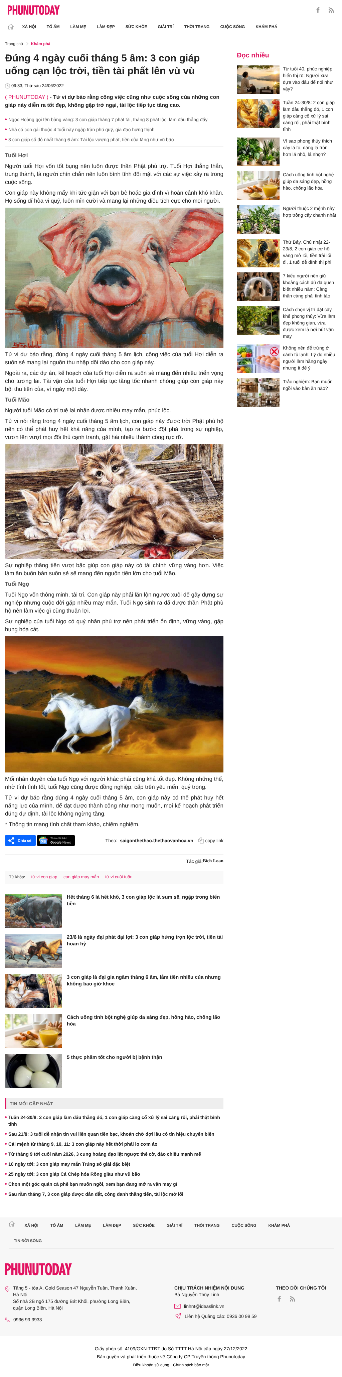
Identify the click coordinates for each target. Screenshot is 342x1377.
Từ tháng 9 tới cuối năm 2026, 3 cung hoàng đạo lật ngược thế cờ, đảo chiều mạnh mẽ (104, 1154)
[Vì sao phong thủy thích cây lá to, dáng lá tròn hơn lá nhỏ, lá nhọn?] (258, 152)
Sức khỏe (136, 26)
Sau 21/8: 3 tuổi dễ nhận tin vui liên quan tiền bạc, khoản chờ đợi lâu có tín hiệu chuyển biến (111, 1134)
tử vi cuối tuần (119, 876)
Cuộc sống (232, 26)
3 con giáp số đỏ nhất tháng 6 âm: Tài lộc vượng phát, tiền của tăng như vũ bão (91, 139)
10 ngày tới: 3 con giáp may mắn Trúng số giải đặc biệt (69, 1164)
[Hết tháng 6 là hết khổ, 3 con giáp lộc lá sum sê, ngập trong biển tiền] (33, 911)
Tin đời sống (28, 1240)
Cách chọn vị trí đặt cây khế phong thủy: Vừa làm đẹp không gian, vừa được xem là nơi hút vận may (309, 323)
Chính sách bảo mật (191, 1365)
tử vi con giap (44, 876)
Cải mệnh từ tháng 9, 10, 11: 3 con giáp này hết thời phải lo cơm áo (82, 1144)
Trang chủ (14, 43)
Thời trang (197, 26)
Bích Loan (213, 861)
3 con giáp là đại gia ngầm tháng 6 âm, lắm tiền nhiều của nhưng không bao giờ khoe (144, 980)
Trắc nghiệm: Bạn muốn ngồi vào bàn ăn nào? (308, 385)
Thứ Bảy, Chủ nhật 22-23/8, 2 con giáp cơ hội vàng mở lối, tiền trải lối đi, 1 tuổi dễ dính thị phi (307, 252)
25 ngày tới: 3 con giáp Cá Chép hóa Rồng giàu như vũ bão (74, 1174)
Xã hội (29, 26)
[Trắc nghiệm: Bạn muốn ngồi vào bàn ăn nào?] (258, 392)
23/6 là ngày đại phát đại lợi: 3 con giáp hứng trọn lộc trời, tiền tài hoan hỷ (145, 940)
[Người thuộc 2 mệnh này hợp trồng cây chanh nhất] (258, 219)
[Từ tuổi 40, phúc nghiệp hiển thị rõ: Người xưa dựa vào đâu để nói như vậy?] (258, 79)
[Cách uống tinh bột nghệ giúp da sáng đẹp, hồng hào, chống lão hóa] (33, 1031)
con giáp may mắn (81, 876)
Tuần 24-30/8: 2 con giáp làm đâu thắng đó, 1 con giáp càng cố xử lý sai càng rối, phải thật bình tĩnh (114, 1121)
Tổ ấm (53, 26)
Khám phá (266, 26)
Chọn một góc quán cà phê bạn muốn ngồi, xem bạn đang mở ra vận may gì (92, 1184)
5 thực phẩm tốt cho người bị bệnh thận (114, 1057)
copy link (214, 840)
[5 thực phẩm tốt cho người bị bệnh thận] (33, 1071)
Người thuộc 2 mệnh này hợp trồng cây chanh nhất (309, 212)
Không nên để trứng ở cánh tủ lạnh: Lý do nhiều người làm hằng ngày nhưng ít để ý (309, 358)
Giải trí (165, 26)
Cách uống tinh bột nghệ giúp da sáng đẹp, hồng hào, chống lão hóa (143, 1020)
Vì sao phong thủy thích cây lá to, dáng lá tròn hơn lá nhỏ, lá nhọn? (307, 147)
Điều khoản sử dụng (151, 1365)
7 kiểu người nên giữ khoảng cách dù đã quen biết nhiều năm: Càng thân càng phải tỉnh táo (308, 285)
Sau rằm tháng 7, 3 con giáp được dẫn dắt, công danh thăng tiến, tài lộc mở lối (95, 1194)
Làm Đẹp (106, 26)
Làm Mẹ (78, 26)
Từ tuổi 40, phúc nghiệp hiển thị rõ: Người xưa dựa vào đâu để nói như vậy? (308, 78)
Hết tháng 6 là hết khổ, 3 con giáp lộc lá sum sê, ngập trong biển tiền (143, 900)
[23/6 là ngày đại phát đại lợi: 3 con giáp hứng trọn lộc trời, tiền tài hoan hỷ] (33, 951)
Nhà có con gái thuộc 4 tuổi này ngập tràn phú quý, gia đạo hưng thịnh (81, 129)
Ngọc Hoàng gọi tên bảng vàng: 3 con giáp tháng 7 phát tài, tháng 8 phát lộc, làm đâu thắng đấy (107, 119)
